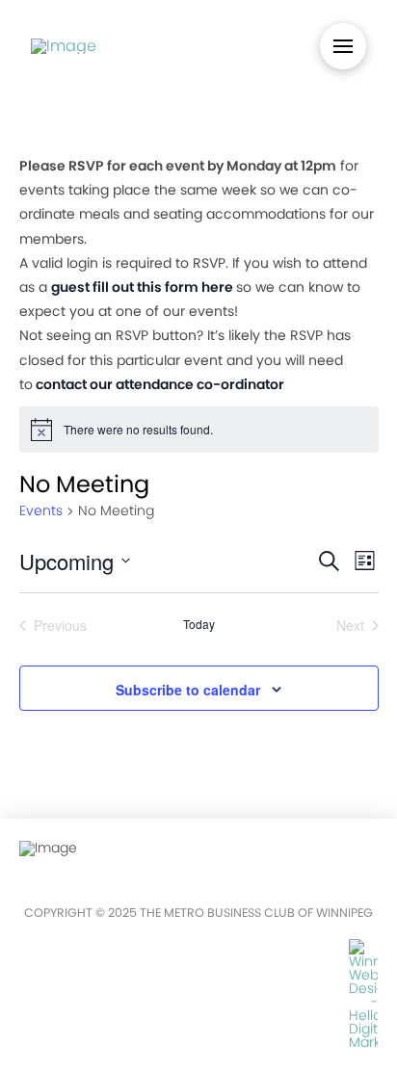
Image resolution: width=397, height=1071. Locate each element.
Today (199, 624)
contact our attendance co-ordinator (160, 384)
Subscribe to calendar (188, 689)
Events (41, 511)
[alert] (199, 429)
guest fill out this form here (142, 287)
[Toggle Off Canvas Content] (343, 46)
